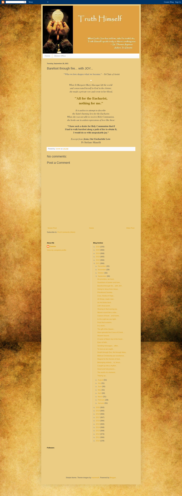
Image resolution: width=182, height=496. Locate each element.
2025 (98, 250)
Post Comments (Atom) (66, 232)
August (101, 380)
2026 (98, 247)
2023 (98, 257)
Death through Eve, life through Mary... (112, 352)
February (101, 400)
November (102, 270)
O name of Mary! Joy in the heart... (110, 339)
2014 (98, 427)
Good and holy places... (106, 369)
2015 (98, 424)
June (100, 387)
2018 (98, 414)
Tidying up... (102, 376)
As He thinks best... (104, 303)
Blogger (113, 478)
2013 (98, 431)
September (102, 276)
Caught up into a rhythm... (107, 366)
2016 (98, 421)
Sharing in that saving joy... (107, 309)
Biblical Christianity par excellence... (111, 356)
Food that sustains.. (104, 322)
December (102, 266)
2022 (98, 260)
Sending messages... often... (108, 346)
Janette (53, 246)
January (101, 403)
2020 (98, 407)
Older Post (130, 228)
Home (47, 56)
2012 (98, 434)
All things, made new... (106, 299)
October (101, 273)
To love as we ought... (105, 349)
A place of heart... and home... (108, 316)
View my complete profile (56, 250)
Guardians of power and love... (109, 282)
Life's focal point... (104, 306)
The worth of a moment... (106, 372)
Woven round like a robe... (107, 312)
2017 (98, 417)
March (100, 397)
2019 (98, 411)
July (99, 383)
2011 (98, 437)
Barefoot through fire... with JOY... (110, 286)
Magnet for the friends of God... (109, 359)
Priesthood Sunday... (105, 292)
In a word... (101, 326)
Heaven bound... (103, 336)
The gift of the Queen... (106, 329)
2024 (98, 253)
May (100, 390)
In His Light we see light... (107, 319)
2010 (98, 441)
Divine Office (60, 56)
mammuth (95, 478)
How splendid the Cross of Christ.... (110, 332)
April (100, 393)
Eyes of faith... (102, 342)
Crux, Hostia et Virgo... (106, 296)
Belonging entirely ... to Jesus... (109, 362)
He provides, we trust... (106, 279)
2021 (98, 263)
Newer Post (52, 228)
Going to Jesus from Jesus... (108, 289)
